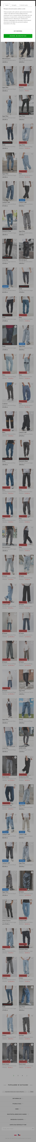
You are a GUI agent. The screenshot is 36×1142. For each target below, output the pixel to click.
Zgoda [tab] (6, 5)
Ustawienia (18, 31)
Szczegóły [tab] (14, 5)
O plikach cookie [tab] (24, 5)
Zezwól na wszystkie (18, 36)
